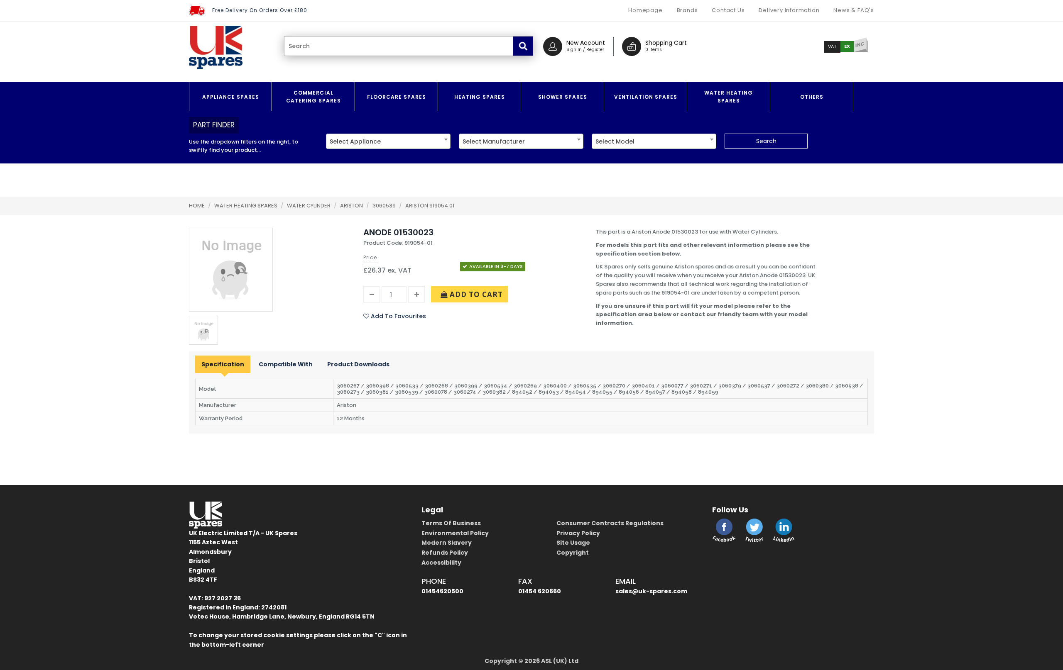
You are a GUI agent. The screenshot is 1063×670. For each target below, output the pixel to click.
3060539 (384, 206)
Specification (222, 364)
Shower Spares (562, 96)
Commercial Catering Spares (313, 96)
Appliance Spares (230, 96)
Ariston (352, 206)
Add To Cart (475, 294)
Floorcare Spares (396, 96)
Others (811, 96)
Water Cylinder (309, 206)
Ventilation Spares (645, 96)
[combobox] (388, 141)
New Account (585, 43)
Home (197, 206)
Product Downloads (358, 364)
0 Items (653, 49)
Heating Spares (479, 96)
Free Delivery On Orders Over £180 (259, 10)
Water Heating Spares (728, 96)
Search (766, 141)
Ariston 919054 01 (429, 206)
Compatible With (286, 364)
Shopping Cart (666, 43)
